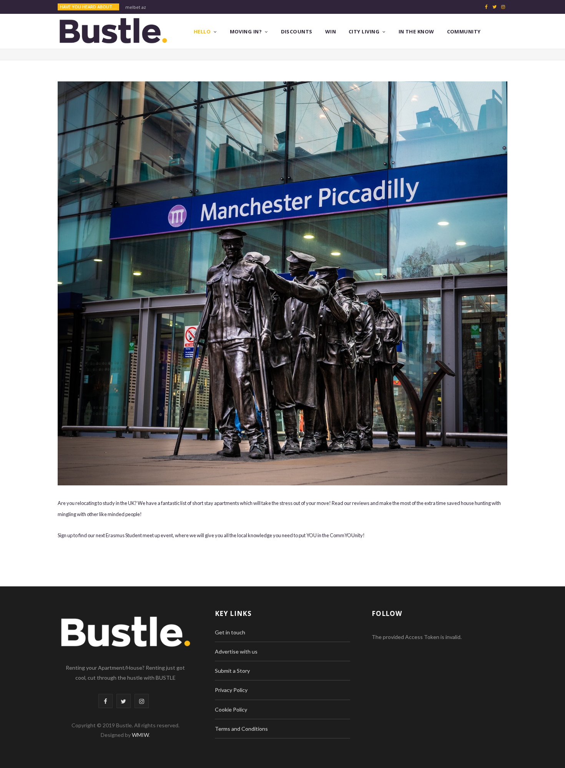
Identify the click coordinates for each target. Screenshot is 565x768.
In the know (416, 31)
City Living (364, 31)
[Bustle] (113, 31)
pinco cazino (138, 7)
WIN (330, 31)
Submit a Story (232, 670)
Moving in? (246, 31)
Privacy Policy (231, 690)
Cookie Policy (231, 709)
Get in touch (230, 632)
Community (464, 31)
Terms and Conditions (241, 728)
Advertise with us (236, 651)
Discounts (296, 31)
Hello (202, 31)
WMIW (140, 735)
